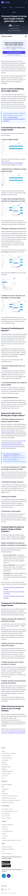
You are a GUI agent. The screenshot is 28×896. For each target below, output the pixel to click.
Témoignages (5, 793)
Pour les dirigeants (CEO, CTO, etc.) (10, 811)
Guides (14, 12)
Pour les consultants (6, 818)
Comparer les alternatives (7, 824)
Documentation (5, 789)
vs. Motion (4, 833)
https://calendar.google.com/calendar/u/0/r (12, 163)
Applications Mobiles (6, 766)
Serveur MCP (5, 764)
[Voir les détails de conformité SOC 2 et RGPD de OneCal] (14, 876)
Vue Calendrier (5, 760)
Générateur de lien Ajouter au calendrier (11, 800)
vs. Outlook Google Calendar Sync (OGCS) (11, 840)
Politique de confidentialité (8, 849)
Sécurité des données (7, 853)
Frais (3, 851)
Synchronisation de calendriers (9, 753)
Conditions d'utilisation (7, 846)
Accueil (3, 751)
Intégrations (4, 769)
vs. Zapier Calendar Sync (7, 831)
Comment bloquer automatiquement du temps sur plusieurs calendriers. (14, 119)
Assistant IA (4, 762)
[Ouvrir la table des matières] (26, 36)
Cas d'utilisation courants (7, 809)
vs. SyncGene (5, 829)
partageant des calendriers (8, 432)
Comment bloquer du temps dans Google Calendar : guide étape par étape (20, 7)
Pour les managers (6, 813)
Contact (3, 791)
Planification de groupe (7, 757)
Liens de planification (6, 755)
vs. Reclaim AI (5, 826)
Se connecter (5, 775)
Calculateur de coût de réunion (9, 798)
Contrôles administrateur (7, 771)
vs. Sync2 (4, 838)
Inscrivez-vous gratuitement (14, 52)
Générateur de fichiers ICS (8, 802)
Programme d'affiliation (7, 784)
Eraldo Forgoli (16, 25)
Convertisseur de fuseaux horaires (9, 795)
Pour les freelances (6, 815)
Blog (11, 7)
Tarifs (3, 778)
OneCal (15, 455)
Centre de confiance (6, 773)
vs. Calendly (4, 835)
